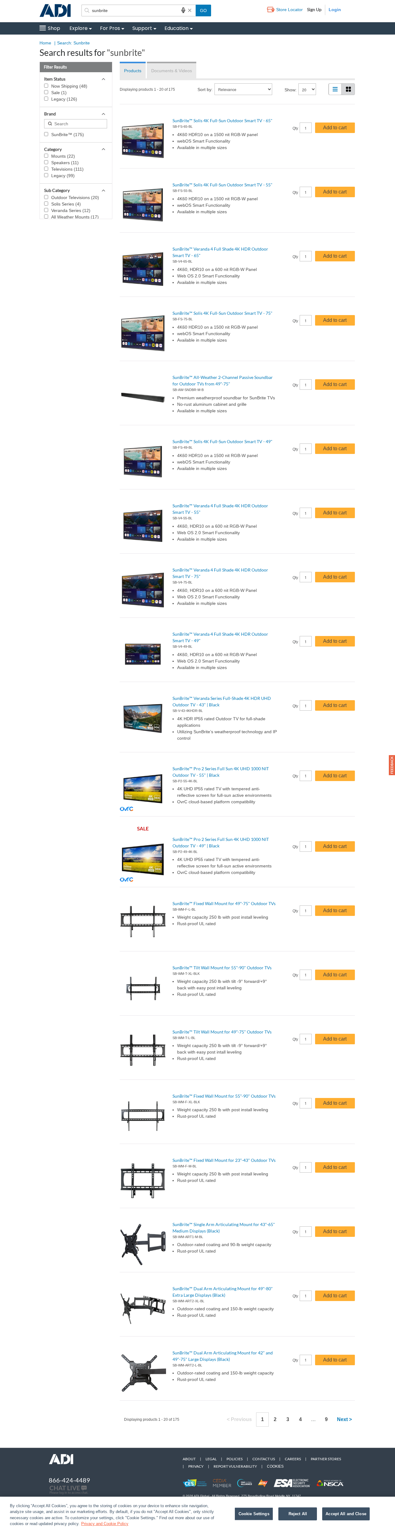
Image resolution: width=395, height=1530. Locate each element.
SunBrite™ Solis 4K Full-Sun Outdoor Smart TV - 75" (222, 313)
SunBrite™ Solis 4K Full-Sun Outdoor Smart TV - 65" (222, 120)
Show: (291, 89)
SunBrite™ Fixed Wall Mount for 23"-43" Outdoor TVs (224, 1160)
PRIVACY (196, 1466)
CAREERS (293, 1459)
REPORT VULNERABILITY (235, 1466)
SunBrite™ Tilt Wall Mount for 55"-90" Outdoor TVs (222, 967)
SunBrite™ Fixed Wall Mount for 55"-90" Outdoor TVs (224, 1096)
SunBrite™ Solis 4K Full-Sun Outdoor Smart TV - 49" (222, 441)
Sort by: (205, 89)
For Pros (110, 28)
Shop (54, 28)
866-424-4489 (69, 1480)
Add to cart (335, 127)
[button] (392, 765)
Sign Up (314, 9)
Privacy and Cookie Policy (104, 1523)
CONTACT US (263, 1459)
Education (176, 28)
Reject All (298, 1513)
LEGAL (211, 1459)
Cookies (275, 1466)
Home (45, 42)
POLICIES (235, 1459)
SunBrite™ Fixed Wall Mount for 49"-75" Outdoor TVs (224, 903)
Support (142, 28)
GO (203, 10)
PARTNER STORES (326, 1459)
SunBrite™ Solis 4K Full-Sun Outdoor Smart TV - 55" (222, 184)
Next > (344, 1419)
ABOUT (189, 1459)
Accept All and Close (346, 1513)
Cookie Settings (254, 1513)
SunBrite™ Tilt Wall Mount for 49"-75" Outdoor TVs (222, 1031)
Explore (78, 28)
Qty (295, 128)
